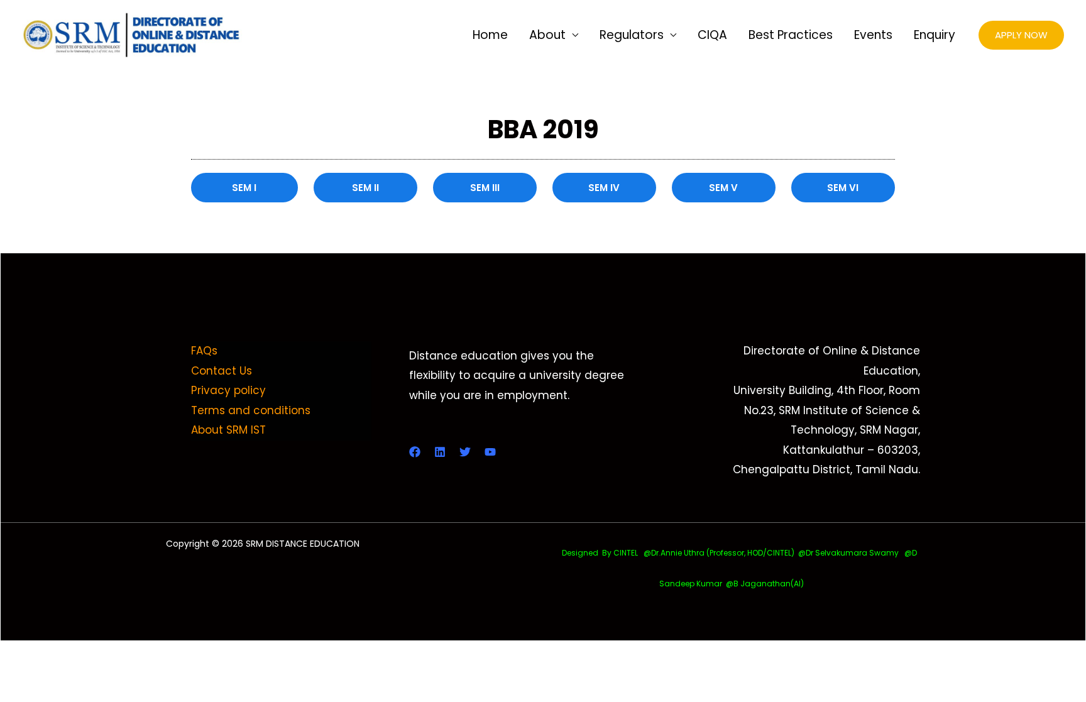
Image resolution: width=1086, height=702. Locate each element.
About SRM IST (228, 429)
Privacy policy (228, 390)
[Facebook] (414, 452)
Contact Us (221, 370)
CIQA (712, 34)
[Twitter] (465, 452)
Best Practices (791, 34)
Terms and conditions (250, 410)
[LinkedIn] (440, 452)
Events (873, 34)
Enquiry (934, 34)
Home (490, 34)
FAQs (204, 350)
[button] (1021, 35)
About (547, 34)
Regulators (632, 34)
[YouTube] (490, 452)
